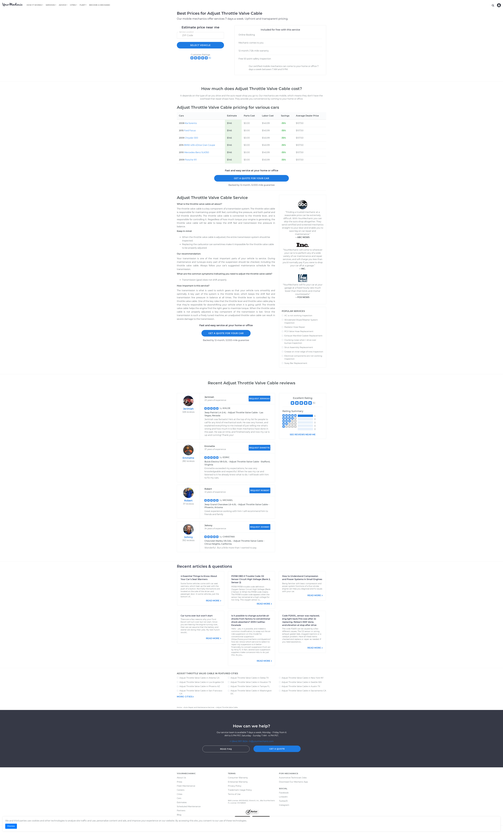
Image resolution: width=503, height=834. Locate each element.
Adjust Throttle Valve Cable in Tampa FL (250, 686)
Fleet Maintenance (186, 786)
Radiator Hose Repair (294, 327)
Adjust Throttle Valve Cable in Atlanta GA (199, 678)
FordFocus (190, 130)
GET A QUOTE (277, 749)
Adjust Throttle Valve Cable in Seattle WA (302, 682)
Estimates (182, 802)
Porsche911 (191, 159)
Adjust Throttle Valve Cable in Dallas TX (250, 678)
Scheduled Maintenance (189, 806)
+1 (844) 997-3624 (238, 741)
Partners (181, 810)
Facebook (284, 792)
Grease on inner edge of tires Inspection (303, 351)
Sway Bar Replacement (295, 363)
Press (179, 782)
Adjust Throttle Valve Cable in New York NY (303, 678)
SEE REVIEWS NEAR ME (303, 434)
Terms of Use (234, 794)
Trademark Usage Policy (240, 790)
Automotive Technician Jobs (293, 777)
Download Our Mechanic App (293, 782)
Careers (180, 790)
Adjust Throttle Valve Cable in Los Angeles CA (201, 682)
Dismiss (11, 826)
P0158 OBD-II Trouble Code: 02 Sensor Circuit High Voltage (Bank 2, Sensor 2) (250, 579)
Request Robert (259, 490)
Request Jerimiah (259, 398)
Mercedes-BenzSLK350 (196, 152)
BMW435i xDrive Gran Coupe (199, 145)
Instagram (284, 805)
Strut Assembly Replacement (298, 347)
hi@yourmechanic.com (261, 741)
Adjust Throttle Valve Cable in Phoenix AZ (199, 686)
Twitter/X (283, 801)
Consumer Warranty (238, 777)
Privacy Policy (234, 786)
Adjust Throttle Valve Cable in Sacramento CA (304, 690)
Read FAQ (226, 749)
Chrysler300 (191, 138)
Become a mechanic (99, 5)
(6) (209, 58)
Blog (179, 814)
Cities (179, 794)
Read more (212, 600)
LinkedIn (283, 796)
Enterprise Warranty (238, 782)
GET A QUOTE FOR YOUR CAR (251, 178)
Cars (179, 798)
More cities (184, 696)
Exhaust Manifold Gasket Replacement (303, 335)
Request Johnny (259, 527)
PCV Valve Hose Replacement (298, 331)
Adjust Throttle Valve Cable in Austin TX (301, 686)
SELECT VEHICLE (200, 45)
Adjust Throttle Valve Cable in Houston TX (251, 682)
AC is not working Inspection (298, 315)
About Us (181, 777)
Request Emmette (259, 448)
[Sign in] (499, 5)
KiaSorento (191, 123)
